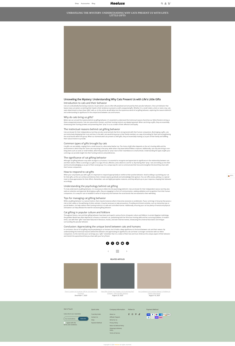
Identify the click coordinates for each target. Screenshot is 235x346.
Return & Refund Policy (117, 325)
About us (112, 314)
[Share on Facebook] (107, 243)
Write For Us (113, 320)
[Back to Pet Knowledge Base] (117, 251)
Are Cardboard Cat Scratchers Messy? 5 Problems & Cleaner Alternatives (154, 292)
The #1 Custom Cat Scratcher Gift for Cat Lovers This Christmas (81, 292)
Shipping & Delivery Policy (116, 329)
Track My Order (96, 314)
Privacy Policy (114, 323)
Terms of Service (115, 333)
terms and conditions (70, 325)
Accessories (85, 3)
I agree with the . (70, 324)
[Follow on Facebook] (129, 314)
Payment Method (96, 323)
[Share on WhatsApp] (127, 243)
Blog (93, 3)
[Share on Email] (122, 243)
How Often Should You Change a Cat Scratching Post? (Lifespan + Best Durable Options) (117, 292)
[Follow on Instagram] (132, 314)
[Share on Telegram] (117, 243)
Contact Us (94, 317)
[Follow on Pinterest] (136, 314)
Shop (77, 3)
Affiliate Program (115, 317)
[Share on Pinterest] (112, 243)
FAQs (92, 320)
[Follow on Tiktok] (139, 314)
